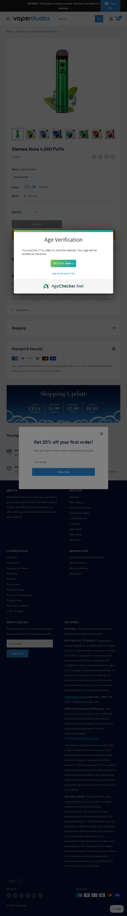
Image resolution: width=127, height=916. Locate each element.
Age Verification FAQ (63, 273)
